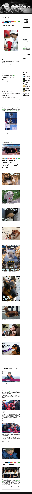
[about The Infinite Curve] (23, 17)
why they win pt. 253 (9, 368)
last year (14, 75)
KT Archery (12, 358)
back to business (8, 25)
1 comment (19, 21)
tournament (5, 22)
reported (10, 383)
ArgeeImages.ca (10, 338)
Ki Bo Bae (16, 104)
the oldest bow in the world (27, 88)
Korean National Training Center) (9, 391)
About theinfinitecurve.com (9, 13)
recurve (15, 21)
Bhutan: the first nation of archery (27, 74)
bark (2, 158)
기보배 (8, 22)
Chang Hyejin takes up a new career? (27, 95)
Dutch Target (24, 48)
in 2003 (17, 97)
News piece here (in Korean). (5, 138)
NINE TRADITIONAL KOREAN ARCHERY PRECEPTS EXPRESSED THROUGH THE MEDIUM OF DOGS (10, 164)
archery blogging (6, 21)
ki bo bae (9, 21)
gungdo (5, 158)
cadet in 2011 (11, 95)
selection (3, 22)
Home (2, 13)
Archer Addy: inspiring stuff (27, 93)
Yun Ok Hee (16, 99)
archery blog (3, 21)
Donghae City (6, 54)
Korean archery (12, 21)
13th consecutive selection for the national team (12, 110)
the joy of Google (27, 90)
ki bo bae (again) (8, 465)
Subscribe (25, 39)
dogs (3, 158)
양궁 (16, 158)
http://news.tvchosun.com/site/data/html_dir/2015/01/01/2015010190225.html (12, 446)
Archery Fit (24, 46)
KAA (11, 142)
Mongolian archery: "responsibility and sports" (27, 83)
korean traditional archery (9, 158)
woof (13, 158)
